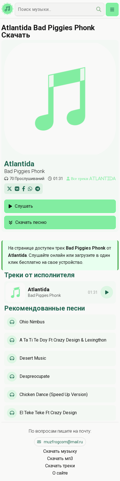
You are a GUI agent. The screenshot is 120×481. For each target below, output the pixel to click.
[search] (98, 9)
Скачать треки (60, 465)
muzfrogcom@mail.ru (63, 442)
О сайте (60, 473)
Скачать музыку (60, 451)
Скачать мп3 (60, 458)
